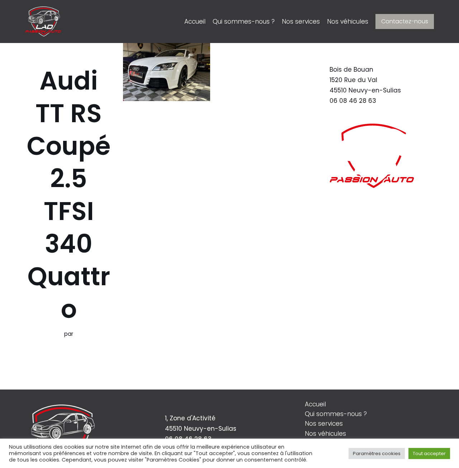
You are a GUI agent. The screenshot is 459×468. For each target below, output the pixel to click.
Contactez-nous (404, 21)
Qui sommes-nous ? (244, 21)
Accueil (194, 21)
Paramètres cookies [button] (377, 453)
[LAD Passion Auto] (43, 21)
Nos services (301, 21)
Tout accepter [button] (429, 453)
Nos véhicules (347, 21)
